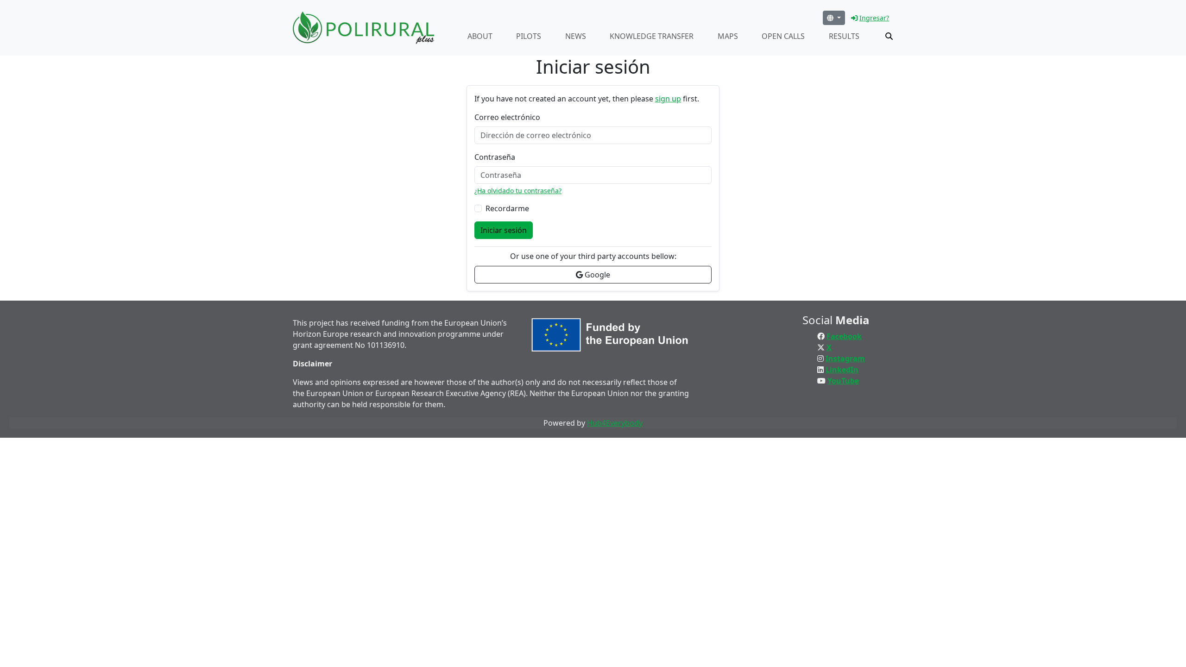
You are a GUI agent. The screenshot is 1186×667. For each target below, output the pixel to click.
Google (596, 275)
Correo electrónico (507, 117)
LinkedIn (842, 370)
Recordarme (507, 208)
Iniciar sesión (503, 230)
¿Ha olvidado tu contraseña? (517, 190)
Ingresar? (874, 17)
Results (844, 36)
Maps (728, 36)
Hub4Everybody (615, 423)
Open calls (783, 36)
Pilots (528, 36)
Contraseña (494, 157)
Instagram (845, 358)
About (479, 36)
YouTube (843, 381)
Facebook (844, 336)
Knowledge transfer (652, 36)
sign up (668, 99)
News (575, 36)
